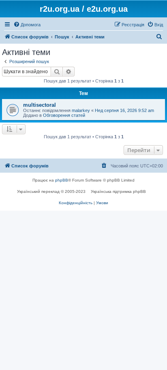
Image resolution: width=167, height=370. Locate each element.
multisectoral (39, 105)
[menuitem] (27, 25)
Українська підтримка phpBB (118, 191)
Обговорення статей (64, 115)
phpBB (61, 180)
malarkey (81, 110)
